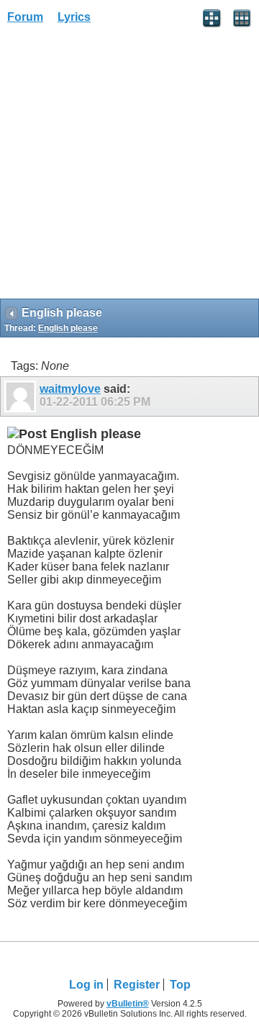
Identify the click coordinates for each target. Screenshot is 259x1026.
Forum (25, 17)
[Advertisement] (129, 166)
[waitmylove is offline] (22, 396)
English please (68, 328)
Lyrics (74, 17)
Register (137, 985)
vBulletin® (127, 1004)
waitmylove (70, 389)
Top (180, 985)
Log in (86, 985)
